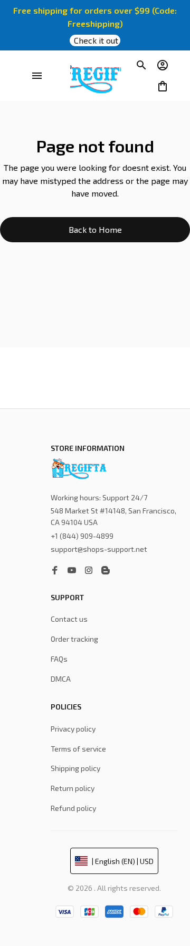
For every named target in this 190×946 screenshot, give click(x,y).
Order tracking (74, 638)
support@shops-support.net (99, 552)
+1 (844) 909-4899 (82, 538)
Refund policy (73, 808)
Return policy (72, 788)
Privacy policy (73, 728)
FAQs (59, 658)
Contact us (69, 618)
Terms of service (78, 748)
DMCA (61, 678)
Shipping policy (75, 768)
